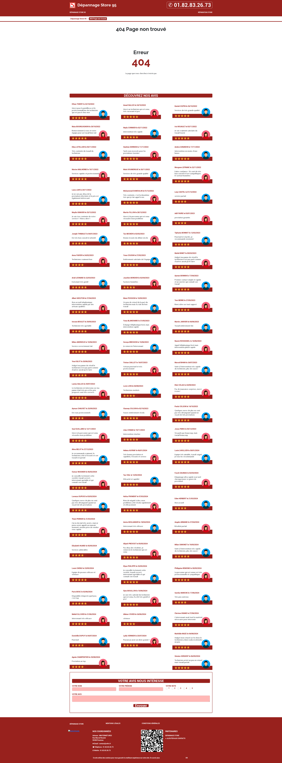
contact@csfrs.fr (105, 743)
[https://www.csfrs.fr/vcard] (152, 741)
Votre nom (77, 686)
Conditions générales (151, 723)
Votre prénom (125, 686)
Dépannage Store (77, 724)
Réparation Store (205, 12)
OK (187, 758)
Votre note (171, 686)
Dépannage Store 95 (78, 12)
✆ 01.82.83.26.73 (189, 5)
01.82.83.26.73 (108, 747)
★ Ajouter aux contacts (175, 738)
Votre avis (77, 694)
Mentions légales (113, 723)
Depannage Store (172, 735)
